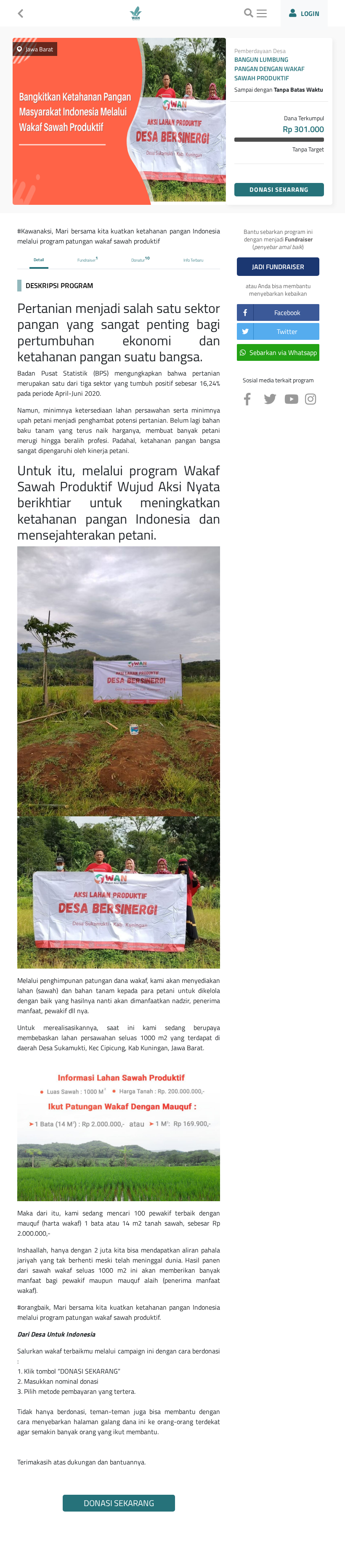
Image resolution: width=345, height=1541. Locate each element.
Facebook (287, 312)
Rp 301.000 (303, 129)
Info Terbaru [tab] (193, 260)
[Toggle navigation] (261, 13)
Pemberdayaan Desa (260, 50)
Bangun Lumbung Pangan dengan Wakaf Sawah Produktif (269, 69)
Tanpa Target (308, 149)
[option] (119, 121)
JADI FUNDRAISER (278, 267)
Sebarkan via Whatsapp (283, 352)
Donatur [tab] (140, 259)
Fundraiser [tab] (87, 259)
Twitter (287, 331)
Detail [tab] (39, 260)
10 (147, 258)
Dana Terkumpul (304, 118)
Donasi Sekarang (278, 189)
